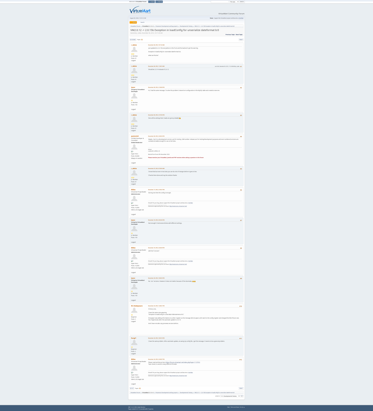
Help (228, 407)
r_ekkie (134, 45)
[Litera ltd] (132, 107)
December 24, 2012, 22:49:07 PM (156, 359)
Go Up (131, 388)
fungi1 (133, 338)
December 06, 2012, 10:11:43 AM (156, 45)
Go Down (133, 39)
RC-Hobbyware (136, 306)
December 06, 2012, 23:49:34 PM (156, 136)
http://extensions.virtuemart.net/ (178, 206)
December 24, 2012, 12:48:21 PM (156, 306)
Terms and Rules (235, 407)
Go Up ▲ (242, 407)
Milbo (133, 190)
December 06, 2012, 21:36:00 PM (156, 87)
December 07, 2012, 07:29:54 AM (156, 168)
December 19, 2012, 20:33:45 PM (156, 220)
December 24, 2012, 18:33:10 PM (156, 338)
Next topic (239, 34)
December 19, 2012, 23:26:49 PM (156, 247)
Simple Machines (141, 407)
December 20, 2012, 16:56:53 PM (156, 278)
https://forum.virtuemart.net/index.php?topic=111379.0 (183, 362)
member (241, 18)
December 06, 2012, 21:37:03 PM (156, 115)
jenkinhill (135, 136)
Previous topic (230, 34)
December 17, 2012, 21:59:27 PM (156, 189)
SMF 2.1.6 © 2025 (132, 407)
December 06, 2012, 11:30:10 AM (156, 66)
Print (241, 39)
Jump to (217, 396)
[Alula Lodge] (132, 160)
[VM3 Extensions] (132, 212)
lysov (133, 87)
